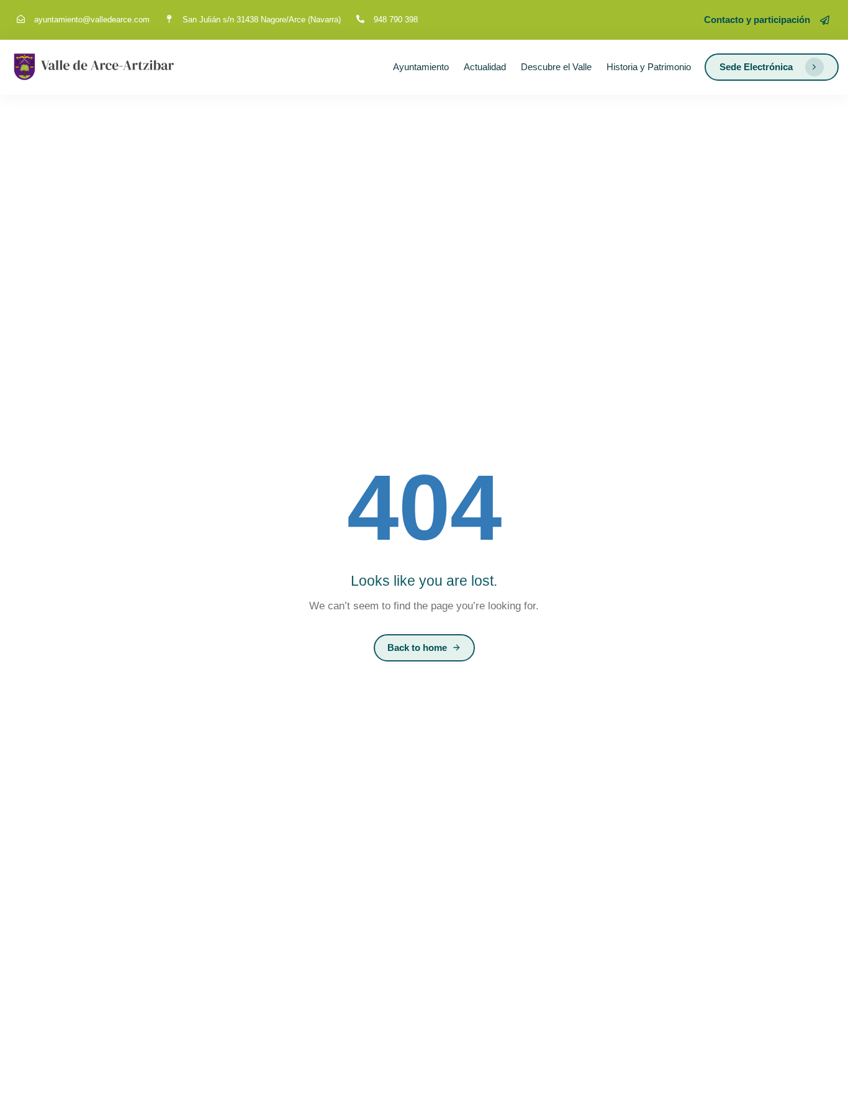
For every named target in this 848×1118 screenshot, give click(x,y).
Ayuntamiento (421, 66)
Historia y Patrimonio (649, 66)
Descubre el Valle (556, 66)
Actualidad (485, 66)
